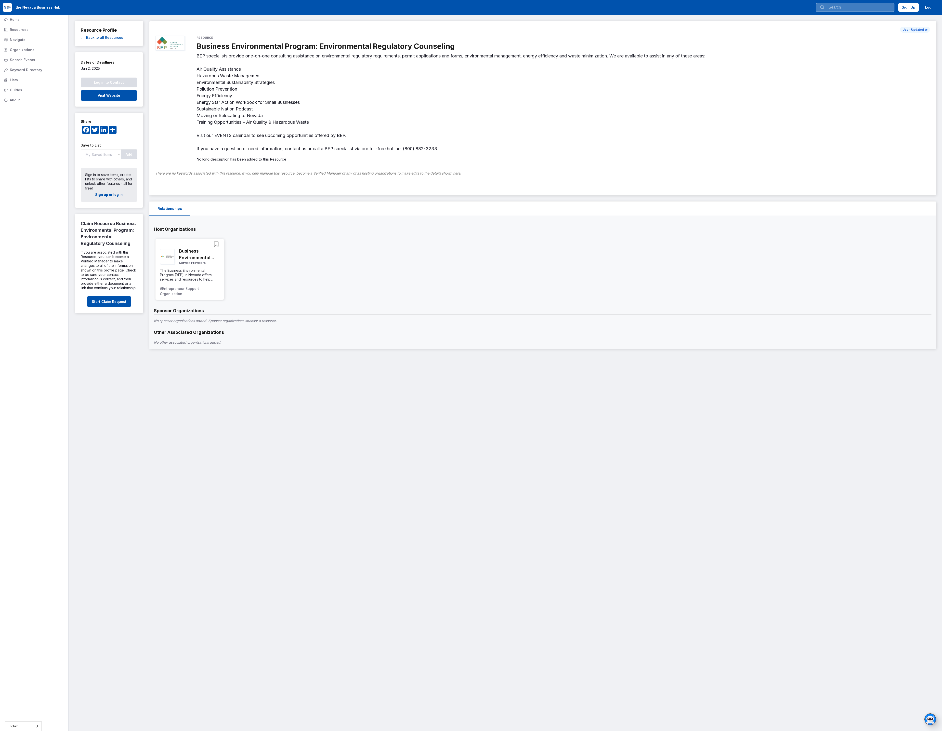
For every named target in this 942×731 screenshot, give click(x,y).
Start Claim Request (109, 301)
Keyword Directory (22, 70)
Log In (930, 7)
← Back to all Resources (102, 37)
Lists (10, 80)
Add (129, 154)
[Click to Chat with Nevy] (930, 719)
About (11, 100)
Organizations (18, 50)
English (13, 726)
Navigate (14, 40)
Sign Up (908, 7)
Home (11, 19)
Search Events (19, 60)
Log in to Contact (109, 82)
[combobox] (23, 726)
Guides (12, 90)
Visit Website (109, 95)
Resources (15, 29)
